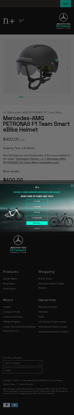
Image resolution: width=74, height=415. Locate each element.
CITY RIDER (37, 201)
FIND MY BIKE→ (37, 223)
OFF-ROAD (37, 212)
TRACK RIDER (37, 207)
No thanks (37, 228)
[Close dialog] (72, 185)
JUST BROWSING (37, 218)
